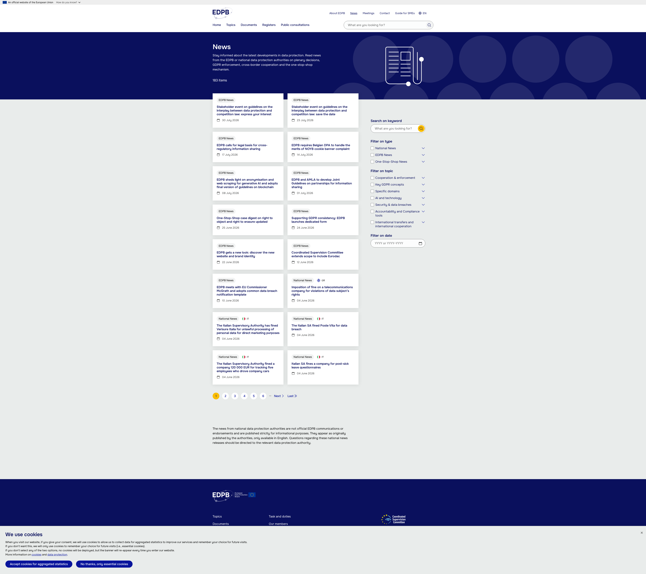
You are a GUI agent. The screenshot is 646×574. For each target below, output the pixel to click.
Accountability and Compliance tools (397, 213)
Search (429, 25)
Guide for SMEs (405, 13)
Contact (385, 13)
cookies (36, 554)
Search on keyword (386, 121)
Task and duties (280, 516)
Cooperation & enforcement (395, 178)
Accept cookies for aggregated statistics (39, 564)
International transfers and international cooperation (394, 224)
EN (424, 13)
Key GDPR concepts (389, 184)
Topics (230, 25)
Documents (249, 25)
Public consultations (295, 25)
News (353, 13)
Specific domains (387, 191)
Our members (278, 524)
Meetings (368, 13)
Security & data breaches (393, 205)
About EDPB (337, 13)
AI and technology (388, 198)
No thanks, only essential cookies (104, 564)
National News (385, 148)
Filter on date (381, 236)
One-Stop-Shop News (391, 162)
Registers (269, 25)
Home (217, 25)
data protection (57, 554)
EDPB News (383, 155)
